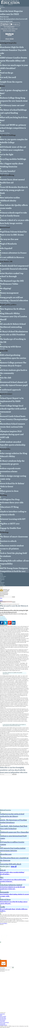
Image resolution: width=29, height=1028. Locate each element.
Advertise (2, 578)
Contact (2, 584)
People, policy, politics (5, 302)
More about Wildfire (3, 923)
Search (13, 601)
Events (1, 84)
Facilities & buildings (5, 133)
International (3, 225)
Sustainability (3, 447)
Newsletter (2, 585)
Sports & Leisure (4, 392)
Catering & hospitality (5, 41)
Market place (3, 576)
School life (2, 349)
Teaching (2, 493)
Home (1, 598)
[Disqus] (14, 792)
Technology (2, 530)
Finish (13, 596)
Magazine (2, 579)
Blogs (1, 573)
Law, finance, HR (3, 259)
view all (13, 866)
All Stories (2, 7)
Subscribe (14, 774)
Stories (1, 6)
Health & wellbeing (4, 173)
